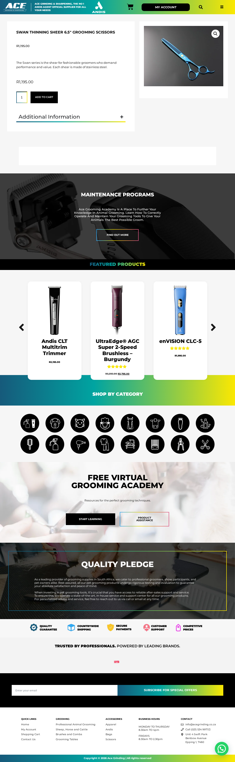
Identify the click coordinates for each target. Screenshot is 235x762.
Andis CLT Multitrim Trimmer (55, 347)
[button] (201, 7)
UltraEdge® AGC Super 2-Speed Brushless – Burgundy (117, 350)
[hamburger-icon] (222, 7)
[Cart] (130, 6)
